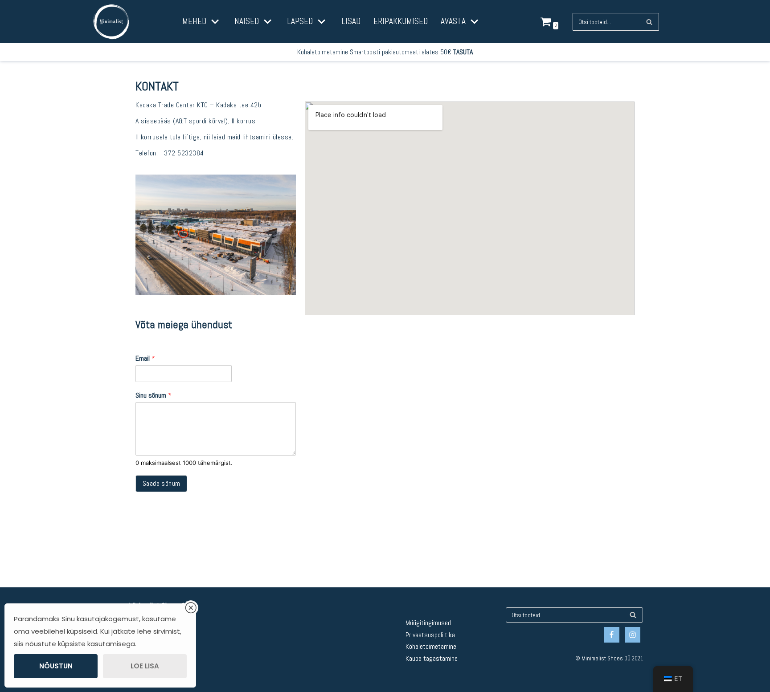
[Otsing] (649, 22)
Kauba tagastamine (431, 658)
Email (145, 358)
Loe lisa (145, 666)
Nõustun (56, 666)
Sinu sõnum (153, 395)
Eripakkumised (400, 21)
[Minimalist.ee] (111, 22)
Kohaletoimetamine (430, 646)
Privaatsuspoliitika (430, 634)
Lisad (350, 21)
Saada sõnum (161, 483)
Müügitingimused (428, 622)
